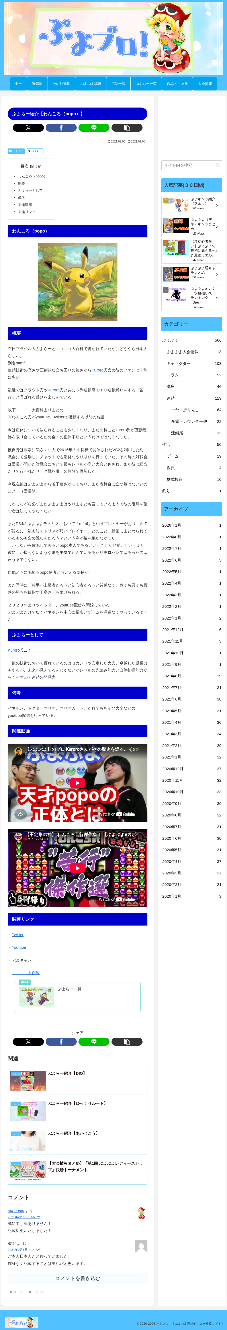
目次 (25, 166)
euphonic (16, 1211)
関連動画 (25, 205)
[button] (127, 128)
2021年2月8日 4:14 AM (24, 1249)
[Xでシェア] (28, 128)
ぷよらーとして (30, 190)
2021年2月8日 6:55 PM (24, 1217)
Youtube (19, 947)
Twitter (17, 935)
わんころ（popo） (32, 176)
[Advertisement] (191, 127)
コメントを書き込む (77, 1278)
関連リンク (27, 212)
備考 (21, 198)
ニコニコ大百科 (26, 973)
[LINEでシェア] (94, 128)
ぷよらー (36, 151)
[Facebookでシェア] (61, 128)
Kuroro (98, 370)
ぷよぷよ (18, 151)
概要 (21, 183)
